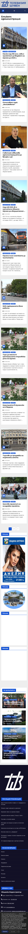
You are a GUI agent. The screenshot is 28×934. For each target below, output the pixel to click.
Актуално (5, 51)
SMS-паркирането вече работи (13, 307)
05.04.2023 (7, 509)
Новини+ (13, 100)
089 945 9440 (10, 903)
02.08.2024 (7, 107)
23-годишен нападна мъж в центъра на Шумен (12, 840)
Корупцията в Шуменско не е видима (13, 406)
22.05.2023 (7, 410)
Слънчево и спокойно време (8, 819)
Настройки (13, 931)
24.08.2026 (8, 706)
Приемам (5, 931)
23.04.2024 (7, 214)
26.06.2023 (7, 361)
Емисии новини (7, 750)
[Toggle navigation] (14, 11)
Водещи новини (12, 51)
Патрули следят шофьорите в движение (13, 720)
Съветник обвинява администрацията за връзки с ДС (12, 155)
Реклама (3, 873)
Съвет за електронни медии (8, 881)
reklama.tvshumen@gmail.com (19, 911)
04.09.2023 (7, 311)
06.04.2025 (7, 60)
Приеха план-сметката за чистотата (14, 257)
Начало (3, 851)
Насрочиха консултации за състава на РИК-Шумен (13, 828)
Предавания (4, 862)
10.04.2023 (7, 460)
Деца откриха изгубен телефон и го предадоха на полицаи (14, 704)
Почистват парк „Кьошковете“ (10, 103)
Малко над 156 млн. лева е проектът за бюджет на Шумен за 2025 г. (14, 56)
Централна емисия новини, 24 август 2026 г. (14, 754)
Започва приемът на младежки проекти (12, 505)
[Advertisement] (14, 630)
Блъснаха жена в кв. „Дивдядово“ (9, 831)
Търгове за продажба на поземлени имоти (13, 457)
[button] (24, 10)
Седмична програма (6, 866)
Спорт (2, 870)
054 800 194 (14, 899)
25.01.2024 (7, 260)
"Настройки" (8, 922)
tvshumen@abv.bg (10, 907)
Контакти (3, 877)
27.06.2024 (7, 159)
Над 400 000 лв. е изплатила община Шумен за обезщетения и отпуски (14, 210)
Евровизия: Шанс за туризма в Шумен (11, 737)
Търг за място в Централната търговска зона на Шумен (14, 357)
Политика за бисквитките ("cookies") (13, 925)
